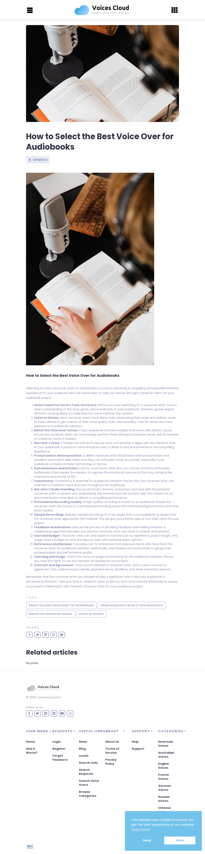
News (83, 742)
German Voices (164, 788)
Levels (83, 756)
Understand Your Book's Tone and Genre (131, 605)
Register (58, 749)
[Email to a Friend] (61, 635)
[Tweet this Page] (37, 635)
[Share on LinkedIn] (45, 635)
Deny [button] (147, 840)
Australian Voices (166, 755)
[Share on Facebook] (29, 635)
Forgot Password (59, 758)
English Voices (163, 766)
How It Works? (31, 751)
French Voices (163, 777)
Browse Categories (87, 794)
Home (30, 742)
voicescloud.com (49, 697)
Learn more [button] (140, 829)
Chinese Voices (164, 810)
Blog (82, 749)
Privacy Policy (111, 762)
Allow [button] (180, 840)
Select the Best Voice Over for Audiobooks (61, 605)
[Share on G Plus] (53, 635)
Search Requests (86, 772)
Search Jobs (88, 763)
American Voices (165, 744)
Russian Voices (164, 799)
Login (56, 742)
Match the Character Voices (50, 614)
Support (138, 749)
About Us (112, 742)
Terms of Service (112, 751)
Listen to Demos (91, 614)
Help (135, 742)
